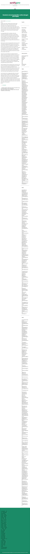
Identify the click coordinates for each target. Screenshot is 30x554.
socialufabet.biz (24, 103)
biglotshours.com (24, 88)
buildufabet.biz (24, 113)
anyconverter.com (25, 240)
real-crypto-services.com (24, 144)
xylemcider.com (24, 175)
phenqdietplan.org (24, 161)
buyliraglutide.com (24, 89)
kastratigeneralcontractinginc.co (25, 123)
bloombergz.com (24, 227)
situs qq (2, 514)
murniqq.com (3, 534)
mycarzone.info (24, 425)
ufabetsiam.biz (24, 95)
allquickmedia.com (24, 245)
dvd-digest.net (24, 276)
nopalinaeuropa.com (25, 182)
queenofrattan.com (25, 403)
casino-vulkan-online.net (24, 293)
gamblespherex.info (25, 419)
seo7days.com (24, 253)
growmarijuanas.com (25, 378)
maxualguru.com (24, 360)
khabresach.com (24, 308)
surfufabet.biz (24, 104)
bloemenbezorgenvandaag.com (25, 256)
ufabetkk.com (24, 244)
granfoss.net (24, 288)
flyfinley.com (24, 344)
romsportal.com (24, 500)
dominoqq (23, 65)
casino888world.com (25, 460)
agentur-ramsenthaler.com (25, 421)
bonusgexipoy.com (25, 474)
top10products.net (24, 328)
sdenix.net (23, 222)
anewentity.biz (24, 251)
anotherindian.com (25, 174)
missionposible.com (25, 297)
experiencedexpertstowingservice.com (25, 443)
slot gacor (2, 517)
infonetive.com (24, 265)
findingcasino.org (24, 410)
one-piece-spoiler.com (23, 408)
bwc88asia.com (24, 149)
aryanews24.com (24, 131)
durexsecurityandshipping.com (25, 138)
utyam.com (23, 168)
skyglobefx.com (24, 418)
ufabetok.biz (24, 110)
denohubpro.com (24, 406)
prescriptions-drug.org (24, 215)
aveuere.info (24, 365)
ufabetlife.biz (24, 101)
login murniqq (3, 537)
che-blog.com (24, 342)
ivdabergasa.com (24, 141)
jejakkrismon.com (24, 242)
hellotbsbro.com (24, 387)
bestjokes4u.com (24, 349)
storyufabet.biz (24, 107)
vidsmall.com (24, 433)
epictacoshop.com (25, 266)
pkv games (4, 85)
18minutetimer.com (25, 374)
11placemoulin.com (24, 353)
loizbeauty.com (24, 239)
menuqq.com (3, 511)
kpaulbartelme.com (25, 448)
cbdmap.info (24, 334)
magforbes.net (24, 220)
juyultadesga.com (24, 142)
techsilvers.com (24, 156)
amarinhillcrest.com (25, 223)
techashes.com (24, 74)
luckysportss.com (24, 487)
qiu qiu (23, 59)
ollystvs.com (24, 399)
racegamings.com (24, 494)
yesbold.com (24, 81)
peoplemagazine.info (25, 73)
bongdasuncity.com (25, 361)
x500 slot (2, 521)
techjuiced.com (24, 84)
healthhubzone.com (25, 82)
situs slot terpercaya (25, 55)
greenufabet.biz (24, 98)
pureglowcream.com (25, 254)
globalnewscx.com (24, 400)
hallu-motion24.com (25, 285)
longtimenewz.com (25, 486)
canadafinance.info (25, 271)
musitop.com (24, 167)
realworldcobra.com (25, 411)
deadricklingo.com (24, 417)
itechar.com (23, 80)
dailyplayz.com (24, 478)
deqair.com (23, 155)
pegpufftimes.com (24, 194)
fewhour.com (24, 373)
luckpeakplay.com (24, 488)
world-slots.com (24, 339)
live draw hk (23, 56)
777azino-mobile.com (23, 134)
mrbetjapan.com (24, 250)
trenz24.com (24, 237)
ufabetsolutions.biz (24, 102)
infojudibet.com (24, 333)
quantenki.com (24, 429)
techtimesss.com (24, 210)
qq (6, 538)
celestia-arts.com (24, 195)
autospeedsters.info (25, 413)
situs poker (23, 58)
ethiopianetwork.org (25, 382)
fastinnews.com (24, 481)
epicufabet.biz (24, 108)
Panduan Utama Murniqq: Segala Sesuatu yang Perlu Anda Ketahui (25, 36)
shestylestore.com (24, 503)
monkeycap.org (24, 221)
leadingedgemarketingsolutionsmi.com (25, 121)
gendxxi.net (23, 423)
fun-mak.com (24, 459)
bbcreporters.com (25, 118)
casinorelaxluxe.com (25, 475)
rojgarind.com (24, 372)
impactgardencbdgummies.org (25, 180)
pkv (22, 60)
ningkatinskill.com (24, 157)
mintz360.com (24, 354)
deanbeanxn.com (24, 335)
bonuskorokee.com (25, 473)
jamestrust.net (24, 236)
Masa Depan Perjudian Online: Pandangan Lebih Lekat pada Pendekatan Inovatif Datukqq (10, 90)
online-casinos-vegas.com (24, 299)
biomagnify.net (24, 183)
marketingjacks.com (25, 302)
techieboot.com (24, 77)
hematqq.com (3, 535)
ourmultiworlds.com (25, 192)
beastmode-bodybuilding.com (24, 331)
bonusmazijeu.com (24, 471)
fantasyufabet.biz (24, 94)
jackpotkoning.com (25, 483)
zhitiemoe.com (24, 172)
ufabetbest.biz (24, 105)
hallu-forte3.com (24, 284)
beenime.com (24, 456)
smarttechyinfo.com (25, 358)
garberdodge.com (24, 203)
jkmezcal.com (24, 462)
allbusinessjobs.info (25, 327)
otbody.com (23, 235)
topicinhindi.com (24, 322)
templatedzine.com (25, 159)
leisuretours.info (24, 386)
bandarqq (3, 539)
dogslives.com (24, 401)
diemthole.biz (24, 243)
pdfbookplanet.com (25, 402)
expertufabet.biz (24, 93)
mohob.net (23, 355)
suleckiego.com (24, 313)
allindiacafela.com (24, 289)
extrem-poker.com (25, 150)
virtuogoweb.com (24, 87)
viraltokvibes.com (24, 218)
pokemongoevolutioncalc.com (25, 492)
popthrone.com (24, 338)
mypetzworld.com (24, 145)
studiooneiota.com (24, 409)
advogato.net (24, 225)
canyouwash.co (24, 75)
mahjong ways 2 (3, 523)
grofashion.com (24, 490)
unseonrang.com (24, 393)
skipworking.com (24, 238)
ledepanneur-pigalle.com (24, 275)
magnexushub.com (25, 86)
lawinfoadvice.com (24, 160)
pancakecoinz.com (25, 343)
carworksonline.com (25, 209)
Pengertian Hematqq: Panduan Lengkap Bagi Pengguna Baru (25, 44)
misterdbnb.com (24, 461)
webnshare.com (24, 379)
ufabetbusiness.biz (24, 97)
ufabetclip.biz (24, 92)
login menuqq (3, 536)
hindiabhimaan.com (25, 307)
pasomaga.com (24, 178)
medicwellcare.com (25, 432)
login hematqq (3, 538)
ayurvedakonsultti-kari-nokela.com (25, 129)
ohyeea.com (24, 171)
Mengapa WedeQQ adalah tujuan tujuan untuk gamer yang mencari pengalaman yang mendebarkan (10, 88)
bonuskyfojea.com (24, 472)
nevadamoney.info (24, 272)
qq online (23, 57)
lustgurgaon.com (24, 350)
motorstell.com (24, 212)
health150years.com (25, 213)
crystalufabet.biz (24, 109)
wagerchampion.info (25, 414)
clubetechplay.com (25, 476)
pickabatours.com (24, 329)
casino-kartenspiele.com (24, 231)
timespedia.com (24, 241)
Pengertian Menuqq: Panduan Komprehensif (25, 40)
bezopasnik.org (24, 261)
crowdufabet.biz (24, 112)
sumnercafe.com (24, 162)
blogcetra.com (24, 396)
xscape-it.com (24, 132)
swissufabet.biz (24, 96)
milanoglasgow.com (25, 283)
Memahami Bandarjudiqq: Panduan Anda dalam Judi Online (24, 31)
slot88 (5, 541)
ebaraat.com (24, 83)
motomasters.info (24, 424)
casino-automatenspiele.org (25, 233)
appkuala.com (24, 252)
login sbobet (3, 530)
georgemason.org (24, 321)
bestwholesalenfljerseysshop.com (25, 125)
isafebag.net (24, 226)
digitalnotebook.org (25, 359)
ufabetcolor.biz (24, 99)
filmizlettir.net (24, 191)
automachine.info (24, 412)
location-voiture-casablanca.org (24, 447)
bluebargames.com (25, 198)
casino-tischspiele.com (24, 234)
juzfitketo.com (24, 177)
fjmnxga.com (24, 262)
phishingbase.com (24, 493)
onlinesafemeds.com (25, 90)
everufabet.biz (24, 111)
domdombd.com (24, 477)
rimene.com (23, 273)
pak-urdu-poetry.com (23, 395)
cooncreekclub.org (25, 193)
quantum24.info (24, 428)
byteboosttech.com (25, 85)
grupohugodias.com (25, 154)
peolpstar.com (24, 206)
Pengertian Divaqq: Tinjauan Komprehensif (25, 48)
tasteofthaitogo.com (25, 259)
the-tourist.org (24, 224)
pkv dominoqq (24, 64)
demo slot (5, 522)
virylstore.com (24, 211)
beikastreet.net (24, 190)
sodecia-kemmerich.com (24, 458)
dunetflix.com (24, 163)
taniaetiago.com (24, 176)
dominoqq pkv (4, 512)
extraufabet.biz (24, 100)
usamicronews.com (25, 489)
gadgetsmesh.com (25, 383)
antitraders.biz (24, 130)
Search (23, 22)
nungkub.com (24, 173)
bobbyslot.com (24, 352)
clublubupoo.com (24, 470)
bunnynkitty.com (24, 260)
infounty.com (24, 146)
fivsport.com (24, 158)
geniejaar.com (24, 351)
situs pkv (5, 516)
